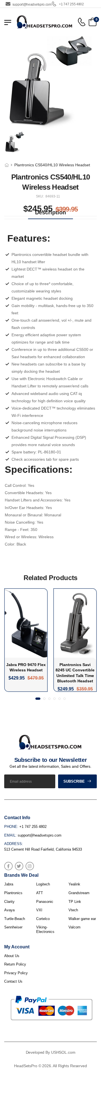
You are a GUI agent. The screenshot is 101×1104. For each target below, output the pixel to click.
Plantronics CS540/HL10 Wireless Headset (52, 165)
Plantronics (13, 893)
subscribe (74, 781)
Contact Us (13, 981)
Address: (13, 844)
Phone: (11, 826)
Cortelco (43, 919)
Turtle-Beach (14, 919)
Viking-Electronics (45, 929)
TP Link (74, 901)
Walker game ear (82, 919)
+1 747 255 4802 (71, 4)
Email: (10, 835)
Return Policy (15, 964)
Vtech (73, 910)
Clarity (9, 901)
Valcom (74, 927)
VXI (39, 910)
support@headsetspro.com (32, 4)
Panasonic (44, 901)
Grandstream (78, 893)
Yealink (74, 884)
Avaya (9, 910)
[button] (38, 698)
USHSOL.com (63, 1052)
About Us (11, 956)
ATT (39, 893)
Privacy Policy (16, 973)
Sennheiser (13, 927)
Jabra (8, 884)
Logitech (43, 884)
